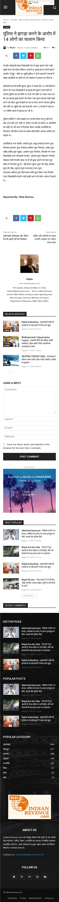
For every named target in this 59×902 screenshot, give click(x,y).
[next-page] (10, 372)
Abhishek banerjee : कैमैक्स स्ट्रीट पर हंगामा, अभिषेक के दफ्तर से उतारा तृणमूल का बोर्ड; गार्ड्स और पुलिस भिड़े (38, 533)
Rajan (12, 47)
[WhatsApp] (38, 56)
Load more (28, 595)
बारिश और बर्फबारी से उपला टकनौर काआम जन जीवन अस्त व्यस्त (44, 239)
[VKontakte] (45, 877)
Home (6, 19)
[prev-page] (5, 372)
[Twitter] (23, 56)
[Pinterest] (31, 56)
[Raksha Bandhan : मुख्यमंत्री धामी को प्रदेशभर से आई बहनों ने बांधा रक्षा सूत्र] (11, 326)
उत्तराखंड (14, 19)
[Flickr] (29, 877)
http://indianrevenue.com (29, 283)
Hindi (35, 2)
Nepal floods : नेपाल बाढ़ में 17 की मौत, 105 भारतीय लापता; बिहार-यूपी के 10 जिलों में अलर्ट (38, 582)
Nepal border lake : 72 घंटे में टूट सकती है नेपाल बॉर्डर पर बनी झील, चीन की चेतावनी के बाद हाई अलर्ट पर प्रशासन (37, 550)
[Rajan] (5, 47)
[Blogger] (14, 877)
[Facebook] (16, 56)
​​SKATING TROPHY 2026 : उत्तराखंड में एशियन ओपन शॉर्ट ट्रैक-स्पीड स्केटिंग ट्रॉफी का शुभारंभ (39, 359)
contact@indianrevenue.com (29, 854)
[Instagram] (37, 877)
